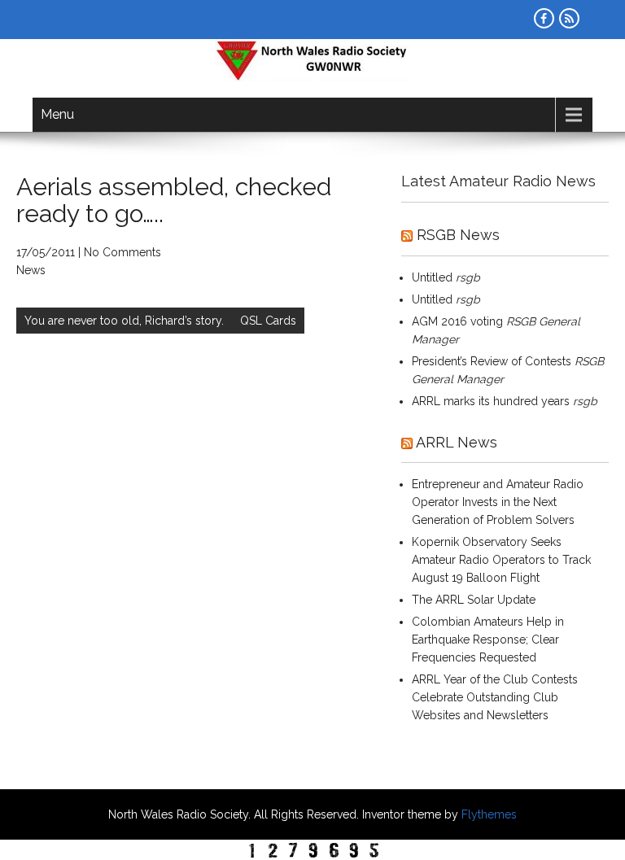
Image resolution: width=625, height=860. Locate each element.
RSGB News (458, 234)
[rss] (569, 18)
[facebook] (544, 18)
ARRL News (456, 442)
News (31, 270)
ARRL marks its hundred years (491, 401)
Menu (57, 114)
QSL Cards (268, 320)
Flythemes (487, 814)
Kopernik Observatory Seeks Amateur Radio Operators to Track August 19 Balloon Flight (501, 559)
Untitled (432, 277)
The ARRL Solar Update (473, 599)
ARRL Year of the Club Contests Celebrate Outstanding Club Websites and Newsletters (495, 697)
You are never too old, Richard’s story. (124, 320)
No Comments (122, 252)
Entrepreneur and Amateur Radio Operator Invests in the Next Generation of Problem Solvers (497, 502)
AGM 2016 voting (457, 321)
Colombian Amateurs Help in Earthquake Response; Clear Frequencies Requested (488, 639)
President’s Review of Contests (491, 361)
